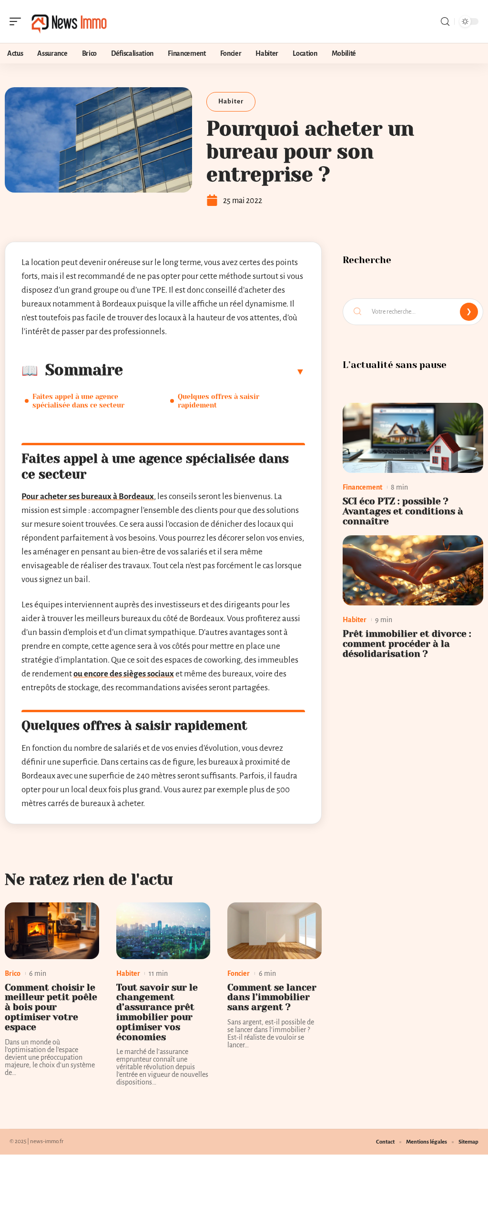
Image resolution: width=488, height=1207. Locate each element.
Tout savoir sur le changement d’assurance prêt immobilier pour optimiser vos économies (157, 1012)
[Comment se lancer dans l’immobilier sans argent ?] (274, 930)
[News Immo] (69, 21)
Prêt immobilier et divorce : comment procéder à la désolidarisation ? (407, 643)
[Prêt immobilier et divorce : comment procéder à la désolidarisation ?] (413, 570)
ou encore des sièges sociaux (123, 673)
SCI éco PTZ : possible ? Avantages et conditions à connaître (403, 511)
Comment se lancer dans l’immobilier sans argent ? (271, 997)
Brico (12, 973)
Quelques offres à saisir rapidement (218, 401)
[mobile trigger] (18, 21)
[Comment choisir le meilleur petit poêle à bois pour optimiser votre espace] (52, 930)
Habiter (231, 101)
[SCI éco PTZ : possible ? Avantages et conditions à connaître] (413, 438)
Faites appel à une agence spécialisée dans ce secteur (78, 401)
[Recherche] (445, 21)
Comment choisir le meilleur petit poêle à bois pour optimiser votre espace (51, 1007)
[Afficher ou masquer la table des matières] (214, 371)
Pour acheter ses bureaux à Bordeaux (87, 496)
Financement (362, 487)
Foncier (238, 973)
